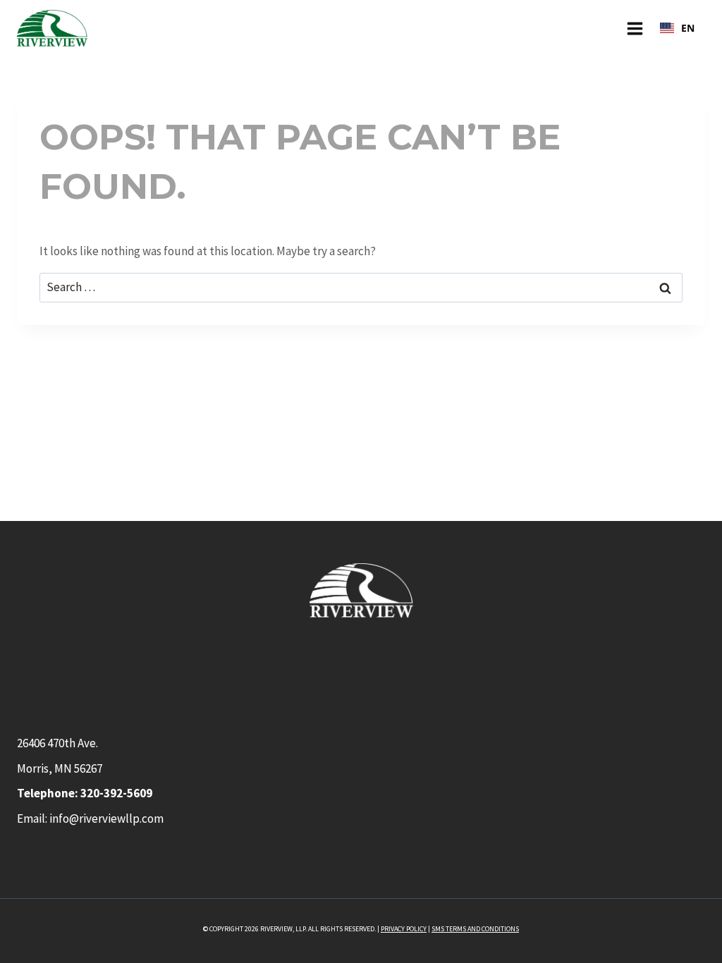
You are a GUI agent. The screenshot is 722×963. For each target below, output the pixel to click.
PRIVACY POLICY (404, 928)
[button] (677, 28)
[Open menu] (634, 28)
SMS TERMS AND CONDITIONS (475, 928)
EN (688, 28)
